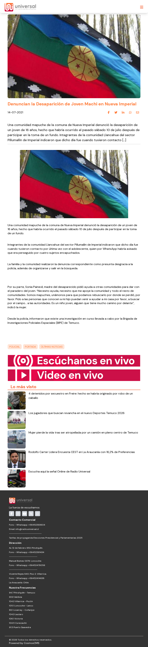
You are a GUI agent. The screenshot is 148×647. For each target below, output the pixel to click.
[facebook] (109, 113)
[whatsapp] (130, 113)
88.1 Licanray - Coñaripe (21, 610)
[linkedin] (123, 113)
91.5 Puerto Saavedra (20, 627)
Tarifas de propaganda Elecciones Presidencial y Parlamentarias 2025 (45, 537)
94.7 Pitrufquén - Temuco (22, 592)
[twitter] (116, 113)
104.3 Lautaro (16, 614)
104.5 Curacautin (18, 623)
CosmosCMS (31, 643)
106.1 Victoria (16, 618)
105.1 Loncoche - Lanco (21, 605)
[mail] (137, 113)
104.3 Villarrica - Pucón (21, 601)
